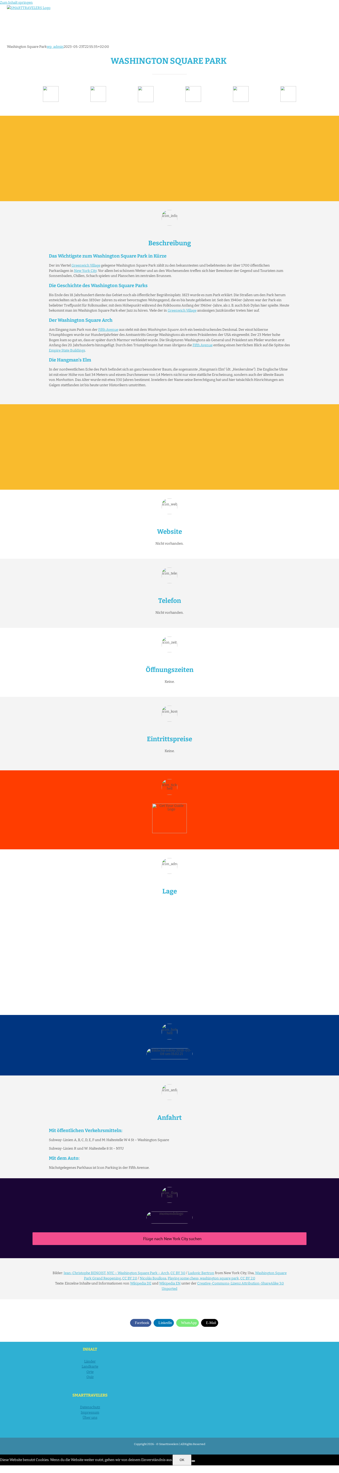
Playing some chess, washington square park (203, 1278)
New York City (85, 271)
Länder (90, 1361)
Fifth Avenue (108, 330)
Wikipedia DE (140, 1283)
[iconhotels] (288, 88)
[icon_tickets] (241, 88)
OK (182, 1460)
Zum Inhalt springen (16, 2)
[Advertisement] (169, 158)
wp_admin (55, 47)
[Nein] (193, 1461)
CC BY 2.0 (129, 1278)
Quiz (90, 1377)
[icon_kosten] (146, 88)
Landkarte (90, 1366)
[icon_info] (51, 88)
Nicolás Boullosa (153, 1278)
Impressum (90, 1412)
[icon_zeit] (98, 88)
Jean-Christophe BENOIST (85, 1273)
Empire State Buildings (67, 350)
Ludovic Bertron (201, 1273)
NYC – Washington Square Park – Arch (138, 1273)
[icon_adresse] (193, 88)
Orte (90, 1372)
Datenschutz (90, 1407)
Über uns (90, 1417)
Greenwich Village (85, 265)
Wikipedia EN (170, 1283)
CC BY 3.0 (177, 1273)
